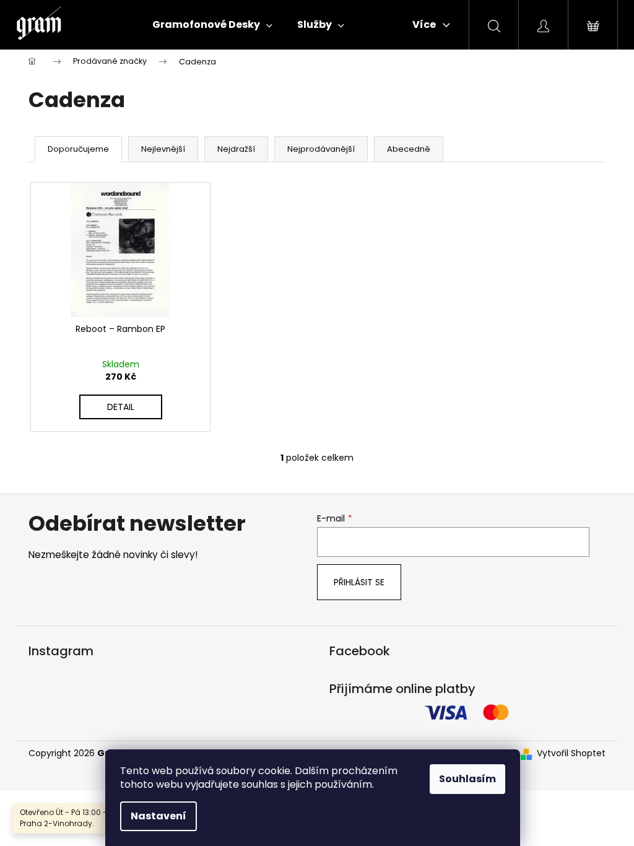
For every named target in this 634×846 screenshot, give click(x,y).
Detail (120, 407)
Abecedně (408, 149)
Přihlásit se (359, 582)
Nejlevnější (163, 149)
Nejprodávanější (321, 149)
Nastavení (158, 816)
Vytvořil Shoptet (571, 753)
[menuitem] (212, 25)
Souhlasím (467, 779)
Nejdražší (236, 149)
